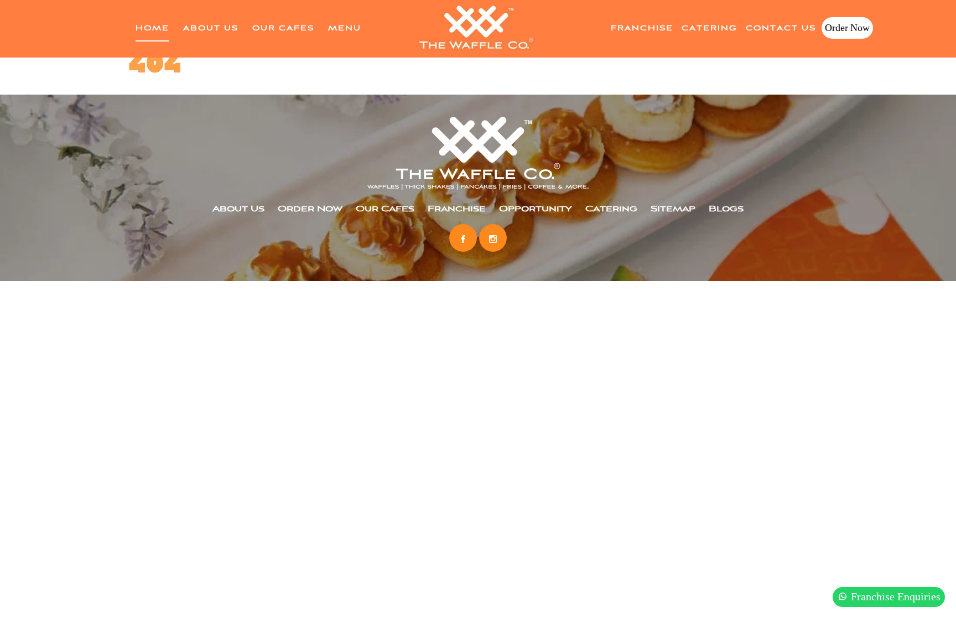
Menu (344, 28)
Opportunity (535, 209)
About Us (210, 28)
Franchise (642, 28)
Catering (709, 28)
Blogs (726, 209)
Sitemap (673, 209)
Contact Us (781, 28)
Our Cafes (283, 28)
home (152, 28)
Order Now (847, 28)
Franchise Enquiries (894, 597)
